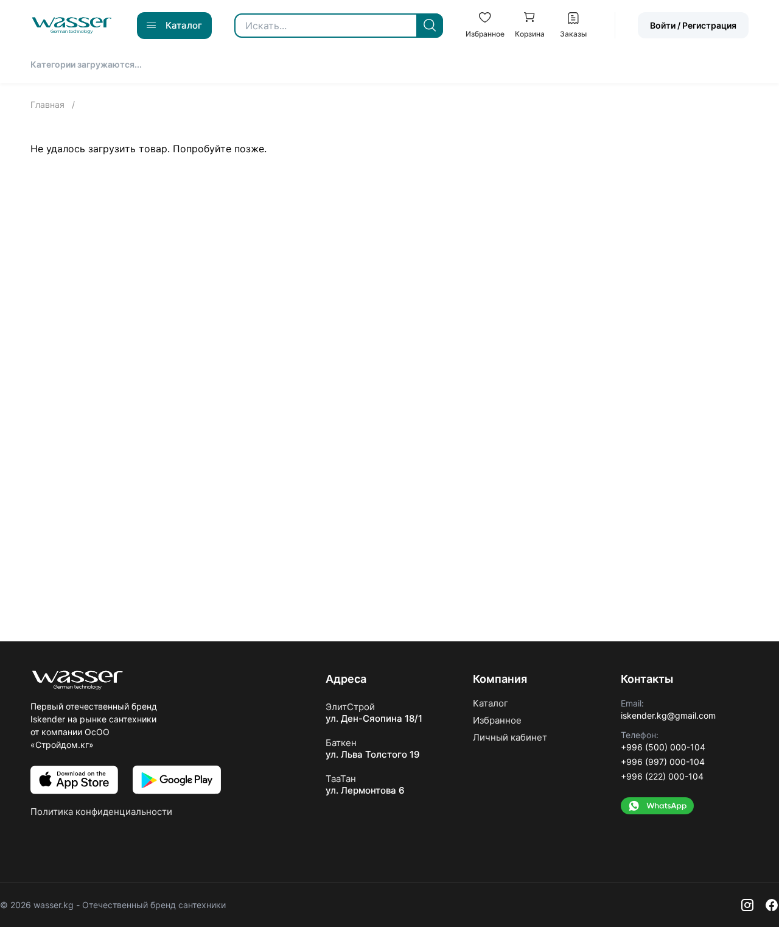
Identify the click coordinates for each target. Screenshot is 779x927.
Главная (48, 104)
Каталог (490, 703)
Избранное (497, 720)
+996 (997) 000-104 (663, 761)
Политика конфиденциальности (101, 811)
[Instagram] (747, 905)
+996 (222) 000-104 (662, 776)
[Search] (429, 25)
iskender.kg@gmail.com (668, 715)
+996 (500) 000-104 (663, 747)
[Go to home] (71, 25)
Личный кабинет (510, 737)
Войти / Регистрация (693, 25)
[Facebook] (771, 905)
